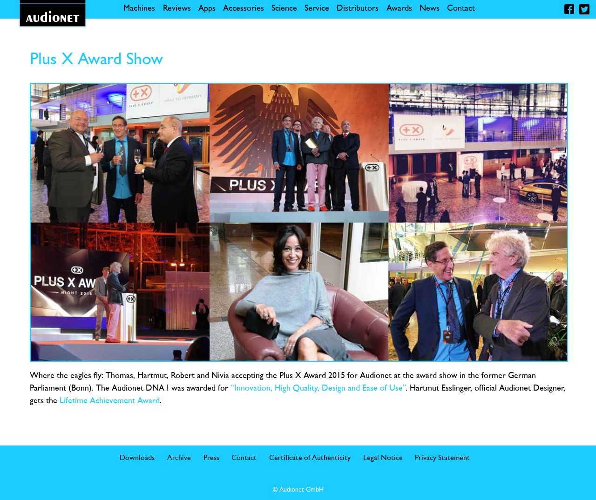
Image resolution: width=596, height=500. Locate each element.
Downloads (137, 458)
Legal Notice (383, 458)
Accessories (243, 9)
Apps (207, 9)
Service (317, 9)
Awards (399, 9)
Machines (139, 9)
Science (284, 9)
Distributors (358, 9)
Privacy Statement (442, 458)
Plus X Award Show (96, 60)
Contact (461, 9)
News (430, 9)
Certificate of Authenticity (310, 458)
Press (211, 458)
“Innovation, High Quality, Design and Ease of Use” (318, 389)
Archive (179, 458)
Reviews (177, 9)
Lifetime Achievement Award (110, 401)
